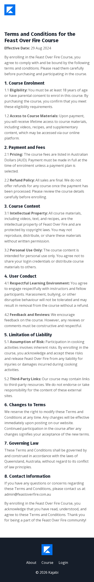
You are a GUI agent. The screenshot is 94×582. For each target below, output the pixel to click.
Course (47, 562)
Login (63, 562)
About (31, 562)
